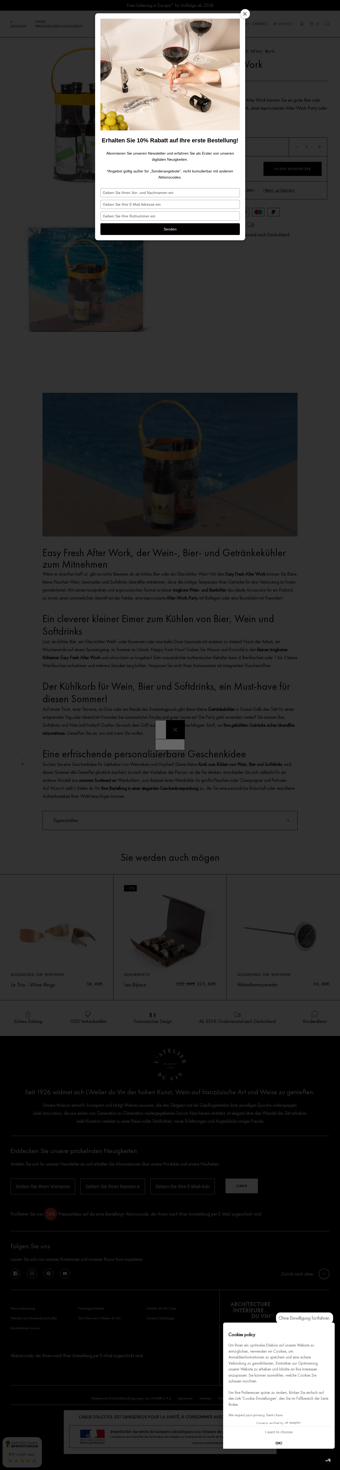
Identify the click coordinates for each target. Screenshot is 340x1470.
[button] (328, 1460)
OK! (278, 1443)
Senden (170, 229)
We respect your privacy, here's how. (255, 1415)
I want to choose (279, 1432)
